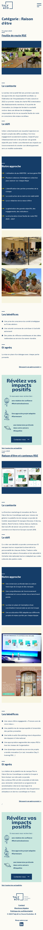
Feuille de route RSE (14, 35)
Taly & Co (7, 5)
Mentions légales (21, 908)
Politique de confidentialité (21, 911)
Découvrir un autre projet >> (30, 367)
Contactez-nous (20, 439)
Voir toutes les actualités (12, 448)
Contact (21, 905)
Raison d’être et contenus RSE (20, 455)
